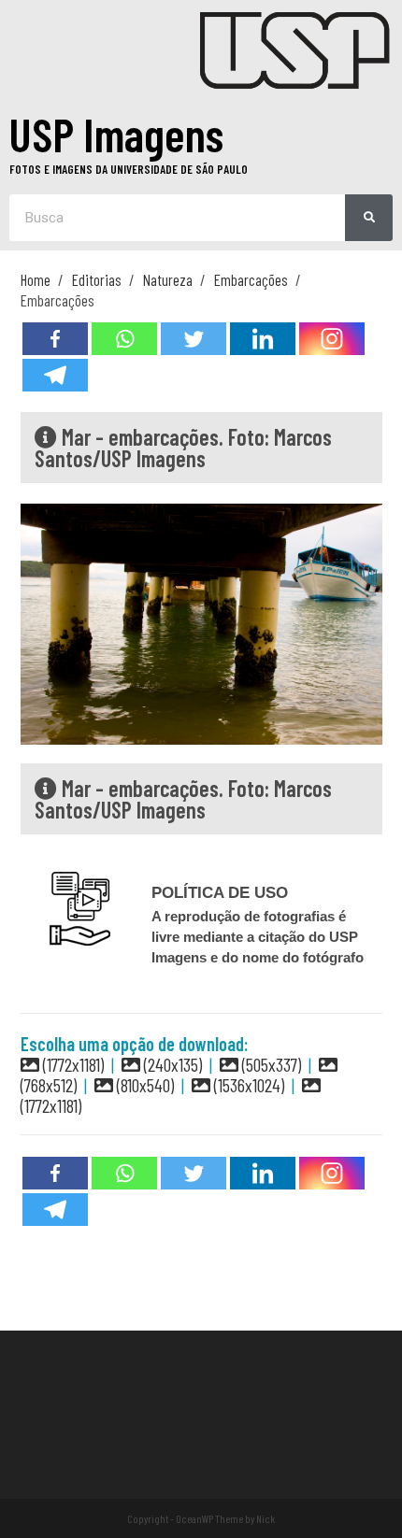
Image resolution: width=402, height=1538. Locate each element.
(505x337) (269, 1064)
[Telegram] (55, 375)
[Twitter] (193, 338)
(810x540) (143, 1085)
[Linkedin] (262, 338)
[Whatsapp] (124, 338)
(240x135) (171, 1064)
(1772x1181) (71, 1064)
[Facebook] (55, 338)
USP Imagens (116, 134)
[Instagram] (332, 338)
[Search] (369, 217)
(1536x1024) (247, 1085)
